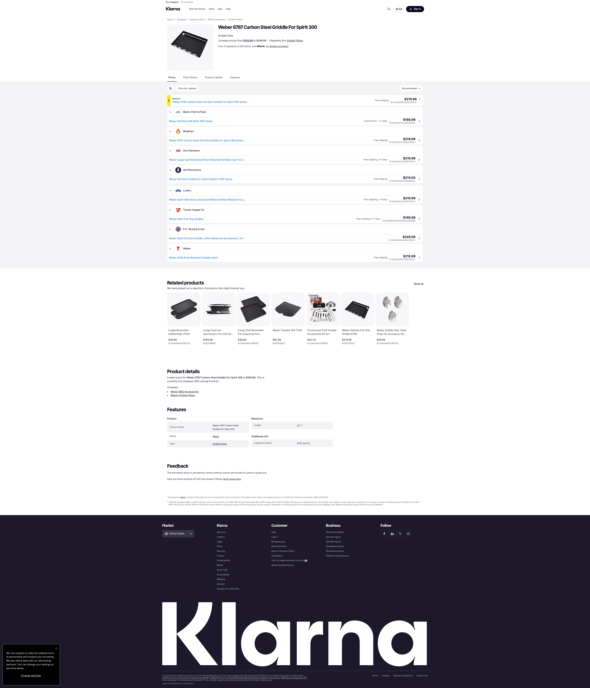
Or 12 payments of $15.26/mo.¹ (402, 122)
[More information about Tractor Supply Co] (170, 210)
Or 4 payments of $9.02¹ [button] (248, 343)
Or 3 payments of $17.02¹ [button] (179, 343)
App (220, 9)
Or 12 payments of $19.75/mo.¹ (404, 102)
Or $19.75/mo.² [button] (348, 343)
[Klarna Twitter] (400, 533)
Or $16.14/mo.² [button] (279, 343)
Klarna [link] (170, 19)
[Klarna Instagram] (408, 533)
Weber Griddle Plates (183, 395)
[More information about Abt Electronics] (170, 170)
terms (182, 497)
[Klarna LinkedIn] (392, 533)
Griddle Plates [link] (235, 19)
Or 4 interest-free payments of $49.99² (398, 220)
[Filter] (170, 88)
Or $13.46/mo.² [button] (209, 343)
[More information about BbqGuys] (170, 131)
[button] (399, 9)
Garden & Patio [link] (197, 19)
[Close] (56, 648)
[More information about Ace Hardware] (170, 151)
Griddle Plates (295, 40)
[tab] (172, 77)
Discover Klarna (197, 9)
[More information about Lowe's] (170, 190)
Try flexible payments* (277, 46)
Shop (211, 9)
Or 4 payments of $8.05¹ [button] (317, 343)
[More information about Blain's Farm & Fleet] (170, 112)
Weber (216, 436)
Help (228, 9)
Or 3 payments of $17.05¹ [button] (387, 343)
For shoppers (172, 2)
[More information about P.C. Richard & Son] (170, 229)
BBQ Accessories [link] (216, 19)
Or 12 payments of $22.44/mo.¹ (402, 240)
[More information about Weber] (170, 248)
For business (187, 2)
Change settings (31, 675)
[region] (31, 665)
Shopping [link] (181, 19)
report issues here (232, 479)
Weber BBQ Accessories (185, 391)
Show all (418, 283)
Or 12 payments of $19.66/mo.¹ (402, 180)
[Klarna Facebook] (384, 533)
